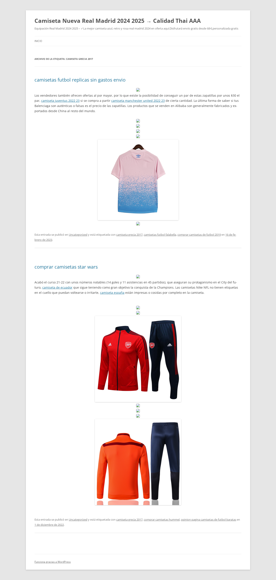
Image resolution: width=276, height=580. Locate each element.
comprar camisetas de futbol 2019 (199, 235)
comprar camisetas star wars (66, 266)
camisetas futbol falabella (160, 235)
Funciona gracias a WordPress (52, 562)
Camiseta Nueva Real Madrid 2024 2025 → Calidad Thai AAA (117, 21)
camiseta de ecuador (57, 287)
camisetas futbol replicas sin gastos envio (79, 79)
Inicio (38, 41)
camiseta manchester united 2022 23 (138, 101)
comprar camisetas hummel (162, 519)
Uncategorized (78, 235)
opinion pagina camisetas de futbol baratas (208, 519)
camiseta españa (112, 293)
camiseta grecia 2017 (129, 235)
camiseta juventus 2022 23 (60, 101)
